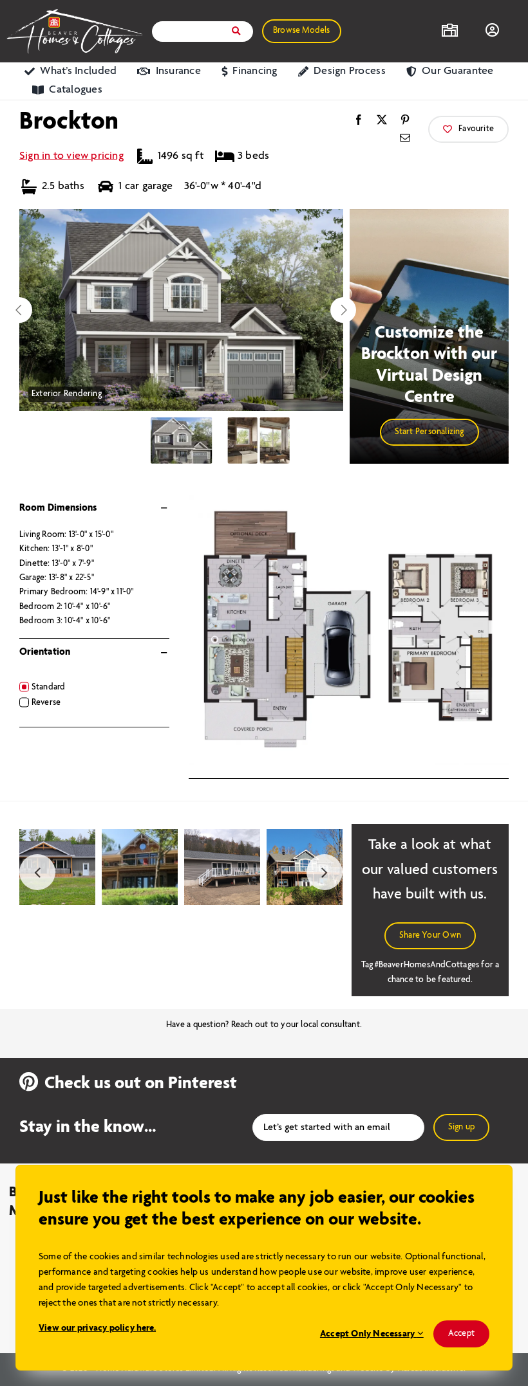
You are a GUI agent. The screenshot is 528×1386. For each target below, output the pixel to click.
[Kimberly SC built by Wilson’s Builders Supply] (57, 834)
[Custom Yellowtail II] (222, 834)
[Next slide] (343, 310)
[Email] (405, 138)
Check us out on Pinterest (140, 1084)
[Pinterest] (405, 120)
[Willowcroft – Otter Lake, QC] (305, 834)
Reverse (46, 702)
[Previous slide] (19, 310)
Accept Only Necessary (368, 1334)
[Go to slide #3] (275, 440)
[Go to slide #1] (181, 440)
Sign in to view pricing (71, 156)
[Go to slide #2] (243, 440)
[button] (468, 129)
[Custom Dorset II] (140, 834)
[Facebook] (358, 120)
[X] (381, 120)
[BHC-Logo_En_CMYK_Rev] (74, 13)
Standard (48, 687)
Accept (461, 1333)
